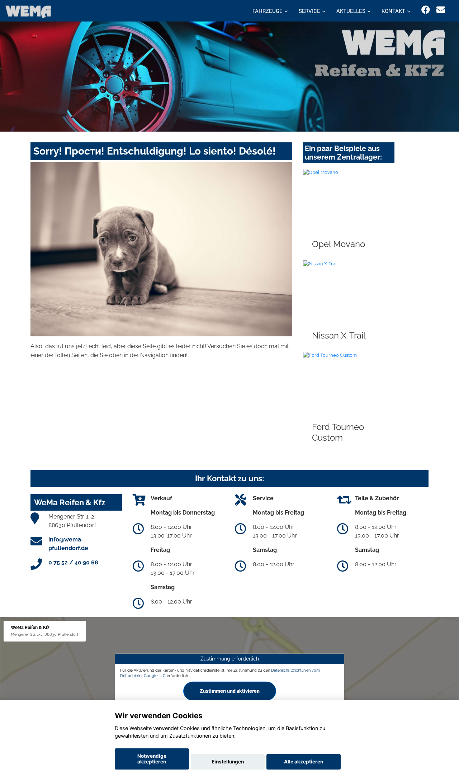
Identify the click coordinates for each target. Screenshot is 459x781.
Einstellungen (228, 762)
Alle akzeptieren (303, 762)
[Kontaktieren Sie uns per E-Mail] (440, 10)
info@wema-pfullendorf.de (68, 544)
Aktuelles (350, 11)
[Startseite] (28, 11)
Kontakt (393, 11)
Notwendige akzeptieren (151, 759)
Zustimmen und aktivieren (230, 691)
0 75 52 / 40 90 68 (73, 562)
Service (309, 11)
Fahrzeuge (267, 11)
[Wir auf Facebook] (425, 10)
